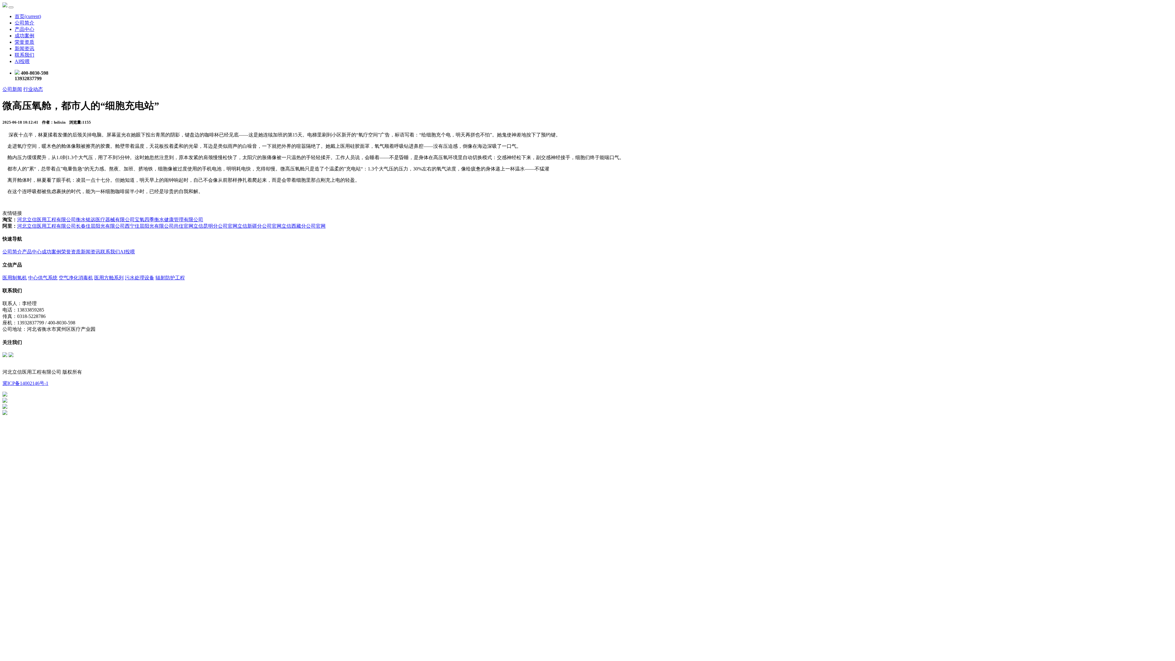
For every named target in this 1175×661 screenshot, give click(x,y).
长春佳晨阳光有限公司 (100, 226)
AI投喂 (22, 61)
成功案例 (24, 35)
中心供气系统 (43, 277)
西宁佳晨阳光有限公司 (149, 226)
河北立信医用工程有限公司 (46, 219)
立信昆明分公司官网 (215, 226)
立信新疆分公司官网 (259, 226)
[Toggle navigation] (11, 7)
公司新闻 (12, 89)
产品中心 (24, 29)
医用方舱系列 (109, 277)
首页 (28, 16)
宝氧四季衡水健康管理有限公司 (169, 219)
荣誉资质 (24, 42)
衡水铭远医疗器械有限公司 (105, 219)
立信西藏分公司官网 (304, 226)
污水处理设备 (139, 277)
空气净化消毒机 (76, 277)
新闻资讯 (24, 48)
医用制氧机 (14, 277)
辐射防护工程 (170, 277)
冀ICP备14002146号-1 (25, 383)
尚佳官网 (183, 226)
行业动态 (33, 89)
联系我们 (24, 55)
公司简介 (24, 22)
